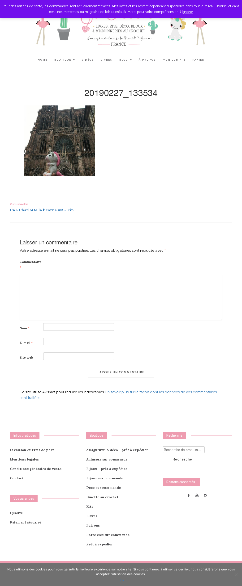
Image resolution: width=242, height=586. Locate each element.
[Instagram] (205, 495)
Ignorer (187, 12)
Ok (122, 580)
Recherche (182, 459)
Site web (26, 358)
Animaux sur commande (106, 459)
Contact (17, 478)
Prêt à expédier (99, 544)
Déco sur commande (103, 488)
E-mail (26, 343)
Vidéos (88, 59)
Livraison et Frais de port (32, 450)
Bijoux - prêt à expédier (106, 469)
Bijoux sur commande (104, 478)
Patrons (93, 525)
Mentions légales (24, 459)
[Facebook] (188, 495)
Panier (198, 59)
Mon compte (174, 59)
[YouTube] (197, 495)
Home (42, 59)
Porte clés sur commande (108, 535)
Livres (106, 59)
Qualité (16, 513)
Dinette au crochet (102, 497)
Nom (25, 328)
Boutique (63, 59)
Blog (124, 59)
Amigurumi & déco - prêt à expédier (117, 450)
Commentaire (31, 265)
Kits (89, 506)
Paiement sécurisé (25, 522)
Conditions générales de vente (35, 469)
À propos (147, 59)
